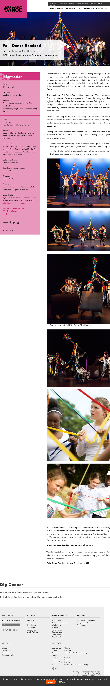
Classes (60, 8)
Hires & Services (82, 4)
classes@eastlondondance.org (76, 664)
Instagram (13, 630)
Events (52, 8)
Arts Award (56, 637)
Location (5, 653)
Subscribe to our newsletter (11, 625)
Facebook (6, 214)
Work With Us (32, 632)
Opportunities (90, 8)
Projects (102, 8)
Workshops (56, 625)
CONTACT (56, 643)
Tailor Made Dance (59, 623)
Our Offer (31, 623)
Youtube (10, 630)
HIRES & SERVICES (60, 616)
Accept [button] (50, 682)
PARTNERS (82, 616)
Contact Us (6, 650)
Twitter (6, 630)
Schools (55, 627)
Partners (93, 4)
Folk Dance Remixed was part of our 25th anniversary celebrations (33, 597)
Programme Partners (85, 623)
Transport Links (8, 655)
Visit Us (71, 4)
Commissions (57, 632)
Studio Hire (56, 621)
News (100, 4)
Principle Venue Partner (86, 621)
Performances (57, 630)
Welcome (5, 648)
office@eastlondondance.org (14, 203)
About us (63, 4)
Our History (31, 625)
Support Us (54, 4)
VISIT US (6, 643)
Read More (60, 682)
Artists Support (73, 8)
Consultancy (56, 635)
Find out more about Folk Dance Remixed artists (25, 593)
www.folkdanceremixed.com (13, 208)
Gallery (52, 5)
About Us (30, 621)
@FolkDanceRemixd (10, 211)
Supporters (81, 625)
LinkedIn (17, 630)
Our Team (31, 627)
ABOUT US (32, 616)
